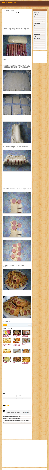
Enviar (7, 405)
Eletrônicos (36, 14)
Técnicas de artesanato (37, 45)
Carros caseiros (36, 12)
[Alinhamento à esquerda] (10, 398)
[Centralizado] (11, 398)
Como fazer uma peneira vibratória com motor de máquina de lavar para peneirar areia (16, 420)
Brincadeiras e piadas (37, 40)
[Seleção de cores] (17, 398)
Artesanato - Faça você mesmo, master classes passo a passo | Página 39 (14, 422)
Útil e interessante (37, 23)
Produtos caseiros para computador (39, 21)
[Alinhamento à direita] (13, 398)
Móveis (35, 36)
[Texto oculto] (18, 398)
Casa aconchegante (37, 34)
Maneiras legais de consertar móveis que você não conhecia (12, 416)
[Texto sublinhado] (6, 398)
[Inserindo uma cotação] (20, 398)
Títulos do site (40, 10)
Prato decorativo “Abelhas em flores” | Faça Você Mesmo (11, 418)
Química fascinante (37, 16)
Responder (9, 413)
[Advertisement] (17, 20)
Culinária (35, 29)
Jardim (35, 25)
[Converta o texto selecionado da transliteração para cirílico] (22, 398)
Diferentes (35, 42)
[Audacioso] (3, 398)
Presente (35, 47)
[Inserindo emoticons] (15, 398)
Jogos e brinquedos (37, 38)
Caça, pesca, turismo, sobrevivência (39, 27)
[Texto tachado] (8, 398)
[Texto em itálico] (5, 398)
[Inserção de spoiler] (23, 398)
